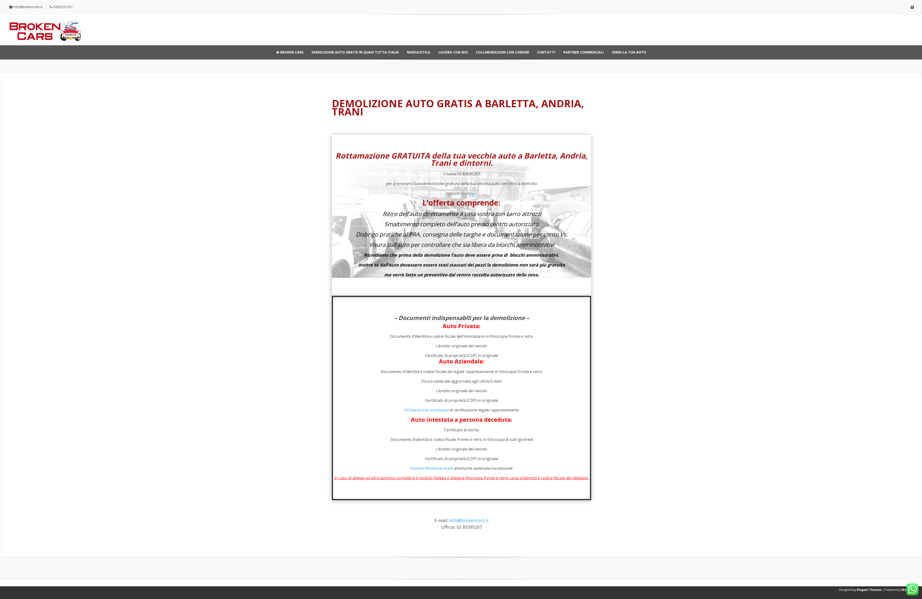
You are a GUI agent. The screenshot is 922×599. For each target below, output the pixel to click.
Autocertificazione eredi (431, 468)
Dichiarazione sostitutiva (426, 410)
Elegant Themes (869, 590)
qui (473, 193)
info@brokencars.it (469, 520)
